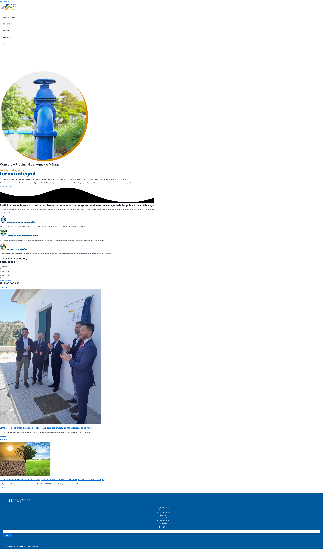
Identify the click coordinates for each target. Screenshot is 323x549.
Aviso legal (163, 518)
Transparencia (163, 510)
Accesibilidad (163, 523)
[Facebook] (1, 43)
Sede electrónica (163, 507)
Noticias (6, 31)
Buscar (5, 529)
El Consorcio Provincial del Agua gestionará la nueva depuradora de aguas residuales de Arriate (46, 428)
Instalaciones (8, 24)
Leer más (3, 436)
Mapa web (163, 515)
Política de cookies (163, 520)
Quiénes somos (9, 17)
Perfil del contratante (163, 512)
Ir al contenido (4, 1)
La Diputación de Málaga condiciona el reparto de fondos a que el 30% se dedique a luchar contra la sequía (52, 479)
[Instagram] (3, 43)
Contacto (7, 37)
